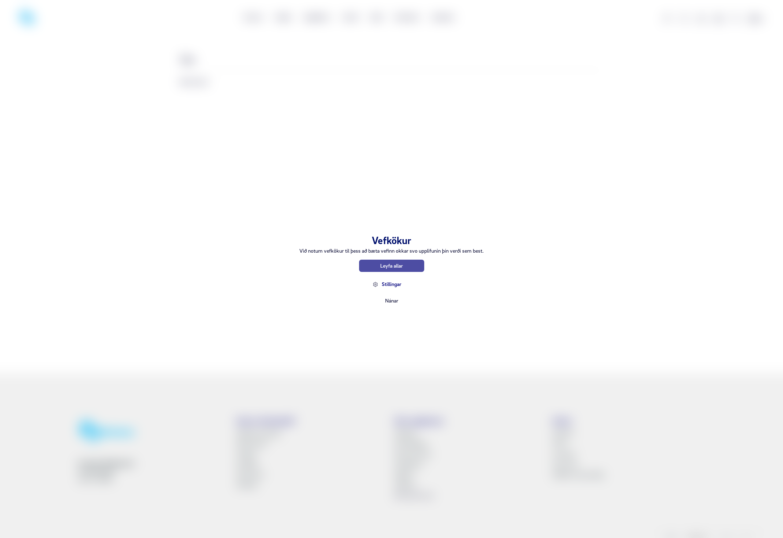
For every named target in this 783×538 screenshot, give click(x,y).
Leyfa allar (391, 265)
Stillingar (391, 284)
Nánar (391, 300)
